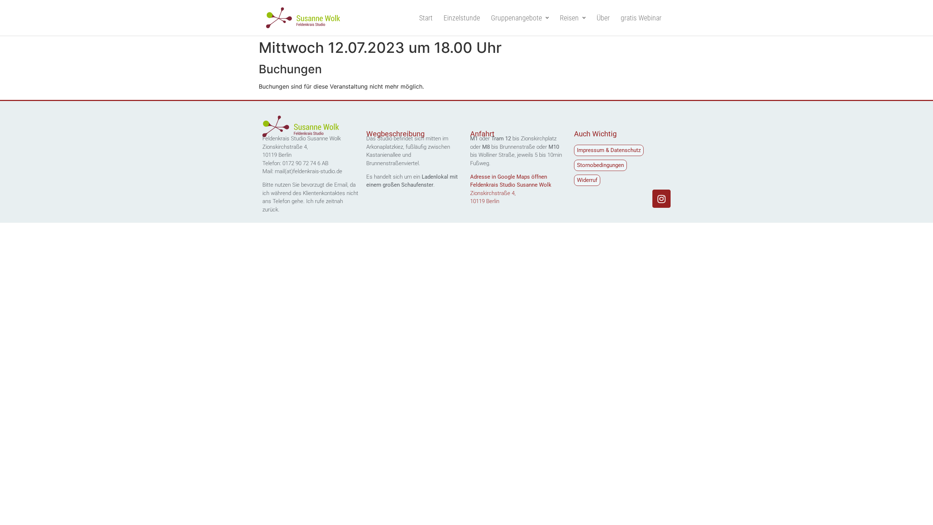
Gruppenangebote (516, 17)
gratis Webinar (641, 17)
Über (603, 17)
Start (426, 17)
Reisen (569, 17)
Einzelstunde (462, 17)
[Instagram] (661, 199)
